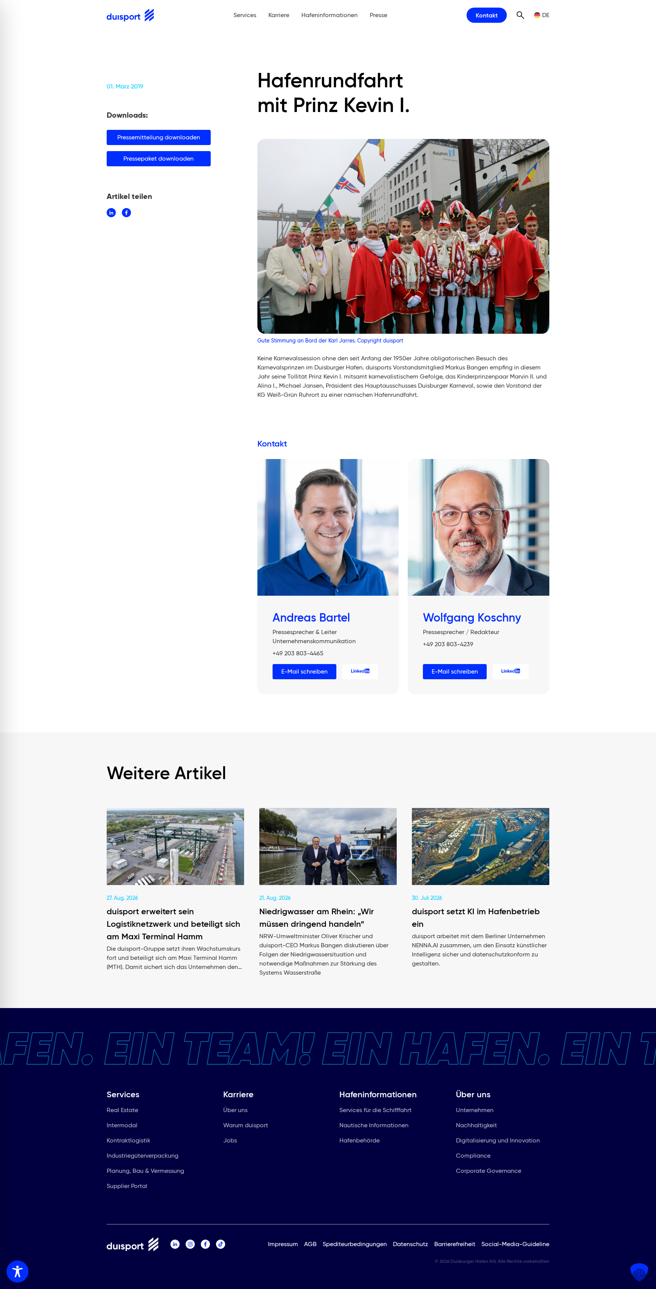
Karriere (278, 15)
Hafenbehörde (359, 1140)
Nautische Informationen (373, 1125)
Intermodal (122, 1125)
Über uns (235, 1110)
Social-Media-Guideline (515, 1244)
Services (244, 15)
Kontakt (487, 15)
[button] (639, 1272)
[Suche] (520, 15)
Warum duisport (245, 1125)
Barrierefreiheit (454, 1244)
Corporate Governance (488, 1170)
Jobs (230, 1140)
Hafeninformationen (329, 15)
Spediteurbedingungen (355, 1244)
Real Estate (122, 1110)
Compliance (473, 1155)
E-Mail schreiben (304, 671)
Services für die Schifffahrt (375, 1110)
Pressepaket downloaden (158, 158)
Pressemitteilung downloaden (158, 137)
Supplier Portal (127, 1186)
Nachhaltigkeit (476, 1125)
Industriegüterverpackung (142, 1155)
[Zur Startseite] (130, 15)
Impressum (283, 1244)
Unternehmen (475, 1110)
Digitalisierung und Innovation (498, 1140)
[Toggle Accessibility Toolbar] (17, 1271)
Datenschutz (410, 1244)
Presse (378, 15)
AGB (310, 1244)
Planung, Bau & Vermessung (145, 1170)
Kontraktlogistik (128, 1140)
